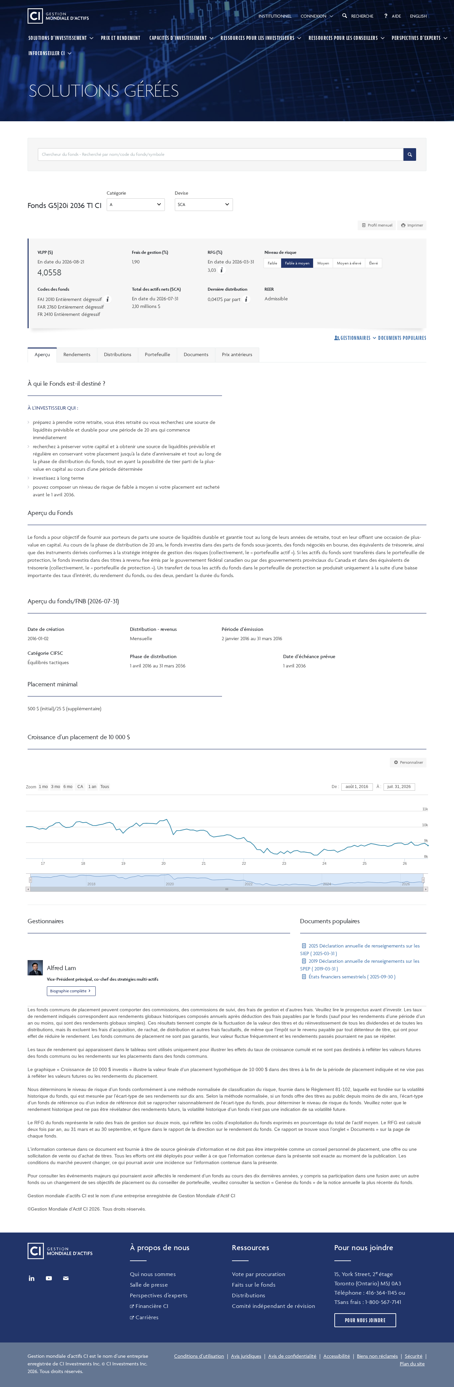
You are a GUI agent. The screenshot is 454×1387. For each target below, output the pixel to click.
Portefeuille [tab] (157, 354)
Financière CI (152, 1306)
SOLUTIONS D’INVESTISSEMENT (58, 38)
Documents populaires (402, 338)
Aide (396, 16)
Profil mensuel (380, 225)
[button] (221, 270)
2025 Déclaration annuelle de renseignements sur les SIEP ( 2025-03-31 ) (360, 949)
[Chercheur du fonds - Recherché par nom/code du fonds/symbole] (409, 154)
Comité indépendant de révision (273, 1306)
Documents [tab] (196, 354)
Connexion (313, 16)
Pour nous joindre (365, 1320)
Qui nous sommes (153, 1274)
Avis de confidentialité (292, 1356)
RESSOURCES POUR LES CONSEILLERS (343, 38)
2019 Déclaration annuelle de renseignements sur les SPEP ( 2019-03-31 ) (359, 965)
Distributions (249, 1295)
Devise (181, 193)
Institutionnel (275, 16)
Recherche (362, 16)
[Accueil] (58, 16)
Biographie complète (68, 990)
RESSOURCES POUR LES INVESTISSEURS (258, 38)
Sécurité (413, 1356)
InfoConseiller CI (47, 53)
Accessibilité (336, 1356)
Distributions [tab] (117, 354)
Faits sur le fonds (254, 1284)
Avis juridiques (246, 1356)
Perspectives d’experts (159, 1295)
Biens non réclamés (377, 1356)
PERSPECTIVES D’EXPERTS (416, 38)
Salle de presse (149, 1284)
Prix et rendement (121, 38)
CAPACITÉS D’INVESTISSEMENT (178, 38)
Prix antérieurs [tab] (237, 354)
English (418, 16)
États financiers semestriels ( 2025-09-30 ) (351, 976)
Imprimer (414, 225)
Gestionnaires (356, 338)
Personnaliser (411, 762)
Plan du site (412, 1363)
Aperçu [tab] (42, 354)
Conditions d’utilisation (199, 1356)
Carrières (147, 1317)
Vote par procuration (258, 1274)
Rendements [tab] (76, 354)
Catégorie (116, 193)
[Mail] (66, 1278)
